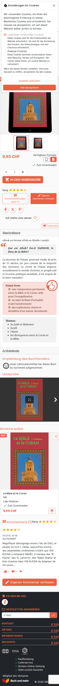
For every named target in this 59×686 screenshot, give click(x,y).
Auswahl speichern (29, 80)
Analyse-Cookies (17, 51)
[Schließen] (54, 5)
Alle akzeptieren (29, 87)
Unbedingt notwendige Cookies (25, 34)
